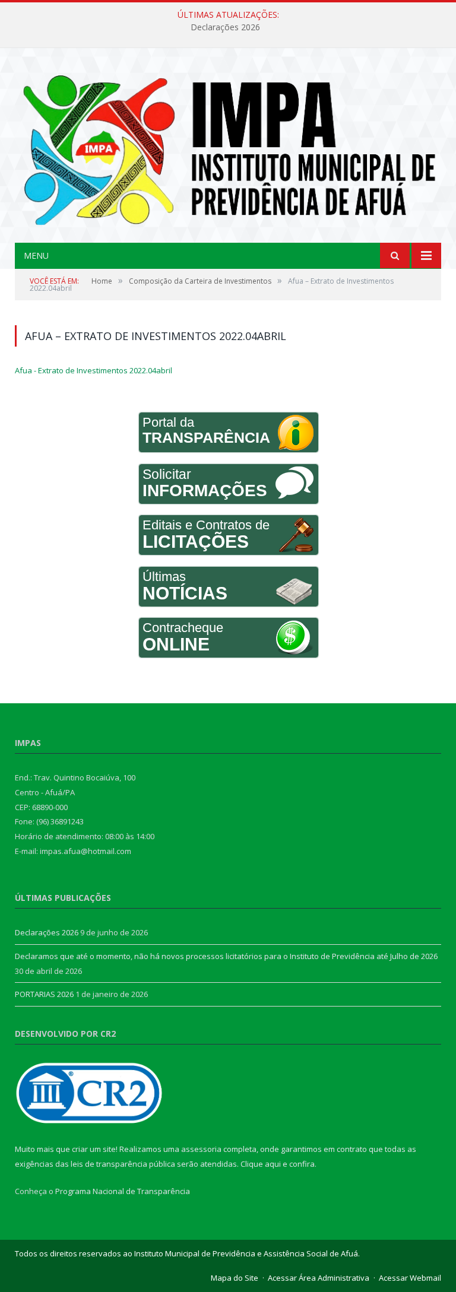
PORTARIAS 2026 (44, 994)
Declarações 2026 (225, 27)
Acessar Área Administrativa (318, 1277)
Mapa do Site (234, 1277)
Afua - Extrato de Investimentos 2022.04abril (93, 370)
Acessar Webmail (410, 1277)
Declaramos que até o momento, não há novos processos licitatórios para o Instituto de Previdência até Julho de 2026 (226, 956)
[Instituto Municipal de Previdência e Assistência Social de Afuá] (228, 147)
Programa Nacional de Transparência (122, 1191)
